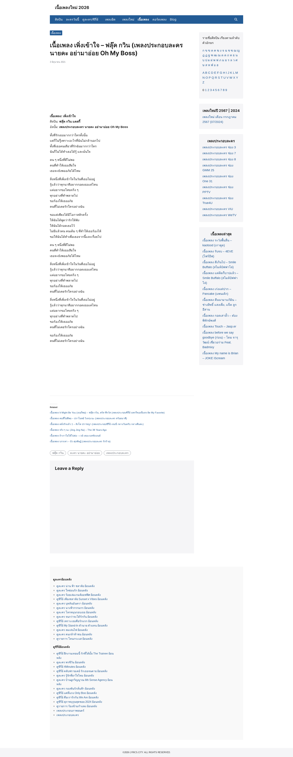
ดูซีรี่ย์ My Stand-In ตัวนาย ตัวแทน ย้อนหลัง (82, 625)
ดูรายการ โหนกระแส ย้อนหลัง (74, 638)
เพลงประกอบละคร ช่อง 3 (219, 147)
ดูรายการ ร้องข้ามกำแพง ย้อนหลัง (76, 706)
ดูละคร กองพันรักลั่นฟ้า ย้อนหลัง (75, 688)
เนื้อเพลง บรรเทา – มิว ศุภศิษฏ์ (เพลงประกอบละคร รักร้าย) (80, 441)
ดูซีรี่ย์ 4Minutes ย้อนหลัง (71, 666)
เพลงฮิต (110, 19)
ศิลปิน (59, 19)
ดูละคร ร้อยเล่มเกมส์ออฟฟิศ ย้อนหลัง (78, 594)
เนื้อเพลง (143, 19)
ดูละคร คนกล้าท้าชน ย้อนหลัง (74, 634)
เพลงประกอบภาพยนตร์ (70, 710)
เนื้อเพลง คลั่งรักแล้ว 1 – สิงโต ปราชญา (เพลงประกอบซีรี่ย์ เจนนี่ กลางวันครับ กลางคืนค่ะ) (97, 424)
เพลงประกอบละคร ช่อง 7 (219, 153)
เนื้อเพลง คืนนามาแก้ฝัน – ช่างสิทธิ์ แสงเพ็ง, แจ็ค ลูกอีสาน (219, 304)
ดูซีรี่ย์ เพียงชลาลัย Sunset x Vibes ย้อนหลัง (82, 599)
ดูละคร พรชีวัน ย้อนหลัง (70, 662)
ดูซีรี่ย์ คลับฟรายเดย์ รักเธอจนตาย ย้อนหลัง (81, 671)
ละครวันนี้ (72, 19)
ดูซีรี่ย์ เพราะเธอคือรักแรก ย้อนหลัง (77, 621)
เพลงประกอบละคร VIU (217, 209)
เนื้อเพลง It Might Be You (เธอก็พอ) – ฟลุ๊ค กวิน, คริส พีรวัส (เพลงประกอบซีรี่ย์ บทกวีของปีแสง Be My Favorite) (107, 412)
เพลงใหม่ (128, 19)
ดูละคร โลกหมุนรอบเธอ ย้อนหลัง (76, 612)
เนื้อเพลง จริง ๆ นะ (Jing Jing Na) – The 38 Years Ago (78, 430)
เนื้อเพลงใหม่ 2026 (72, 7)
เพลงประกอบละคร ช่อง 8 (219, 159)
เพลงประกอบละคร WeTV (219, 215)
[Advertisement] (121, 90)
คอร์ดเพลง (159, 19)
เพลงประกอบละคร (117, 453)
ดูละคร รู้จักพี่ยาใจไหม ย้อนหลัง (75, 675)
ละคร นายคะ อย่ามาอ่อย (85, 453)
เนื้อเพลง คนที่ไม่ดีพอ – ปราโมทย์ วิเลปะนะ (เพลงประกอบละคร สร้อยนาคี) (88, 418)
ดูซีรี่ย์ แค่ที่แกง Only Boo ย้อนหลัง (76, 692)
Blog (173, 19)
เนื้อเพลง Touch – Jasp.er (219, 326)
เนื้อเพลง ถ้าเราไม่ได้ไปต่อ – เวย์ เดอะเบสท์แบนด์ (75, 435)
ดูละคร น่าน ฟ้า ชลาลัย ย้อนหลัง (75, 585)
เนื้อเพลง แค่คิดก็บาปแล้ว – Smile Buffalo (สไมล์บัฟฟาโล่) (220, 278)
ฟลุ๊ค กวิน (58, 453)
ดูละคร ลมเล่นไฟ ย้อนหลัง (72, 629)
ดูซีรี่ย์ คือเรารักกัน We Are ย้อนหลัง (77, 697)
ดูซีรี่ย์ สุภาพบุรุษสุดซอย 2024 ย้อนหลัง (79, 701)
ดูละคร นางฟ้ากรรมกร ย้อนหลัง (75, 607)
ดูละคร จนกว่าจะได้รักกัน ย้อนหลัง (76, 616)
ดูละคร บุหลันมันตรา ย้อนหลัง (74, 603)
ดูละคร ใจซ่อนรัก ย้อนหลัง (72, 590)
